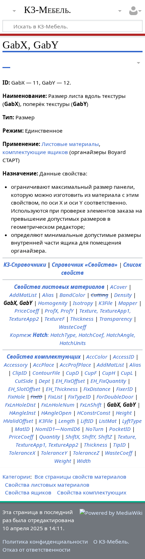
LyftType (132, 420)
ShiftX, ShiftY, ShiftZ (88, 436)
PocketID (120, 428)
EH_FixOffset (70, 380)
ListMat (107, 420)
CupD (72, 372)
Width (84, 460)
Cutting (99, 294)
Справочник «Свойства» (85, 264)
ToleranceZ (86, 452)
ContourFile (46, 372)
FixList (55, 396)
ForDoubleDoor (114, 396)
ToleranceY (54, 452)
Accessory (15, 364)
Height (124, 412)
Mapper (127, 302)
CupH (108, 372)
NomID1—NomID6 (57, 428)
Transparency (115, 318)
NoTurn (94, 428)
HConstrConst (93, 412)
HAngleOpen (56, 412)
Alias (48, 294)
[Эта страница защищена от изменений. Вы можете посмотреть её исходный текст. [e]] (107, 63)
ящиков (58, 151)
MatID (22, 428)
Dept (44, 380)
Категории (16, 476)
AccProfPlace (75, 364)
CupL (127, 372)
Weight (62, 460)
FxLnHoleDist (20, 404)
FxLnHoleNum (57, 404)
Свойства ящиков (28, 492)
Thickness (82, 318)
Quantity (49, 436)
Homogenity (52, 302)
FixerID (124, 388)
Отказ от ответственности (36, 549)
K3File (106, 302)
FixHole (16, 396)
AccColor (96, 356)
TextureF (54, 318)
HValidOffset (18, 420)
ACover (118, 286)
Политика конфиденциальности (45, 541)
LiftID (87, 420)
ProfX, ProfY (59, 310)
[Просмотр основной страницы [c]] (6, 63)
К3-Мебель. (47, 9)
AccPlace (43, 364)
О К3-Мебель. (111, 541)
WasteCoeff (72, 326)
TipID (119, 444)
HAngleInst (22, 412)
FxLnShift (90, 404)
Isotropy (83, 302)
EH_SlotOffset (24, 388)
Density (123, 294)
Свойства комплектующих (44, 356)
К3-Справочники (25, 264)
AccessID (123, 356)
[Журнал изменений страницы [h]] (120, 63)
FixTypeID (79, 396)
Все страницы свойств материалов (80, 476)
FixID (36, 396)
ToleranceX (22, 452)
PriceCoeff (26, 310)
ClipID (19, 372)
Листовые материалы (70, 143)
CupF (90, 372)
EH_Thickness (62, 388)
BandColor (72, 294)
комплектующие (24, 151)
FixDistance (97, 388)
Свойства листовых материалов (59, 286)
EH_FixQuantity (108, 380)
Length (66, 420)
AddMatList (23, 294)
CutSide (24, 380)
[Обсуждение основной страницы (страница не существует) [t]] (22, 63)
